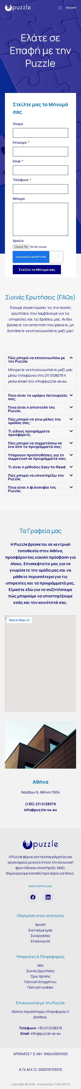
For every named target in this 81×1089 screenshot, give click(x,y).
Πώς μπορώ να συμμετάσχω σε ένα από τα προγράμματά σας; (35, 445)
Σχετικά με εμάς (40, 930)
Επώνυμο (20, 142)
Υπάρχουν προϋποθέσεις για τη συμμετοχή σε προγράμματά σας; (37, 457)
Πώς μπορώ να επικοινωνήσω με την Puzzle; (36, 359)
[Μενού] (60, 8)
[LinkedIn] (48, 897)
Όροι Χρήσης (40, 976)
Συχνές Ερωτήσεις (40, 971)
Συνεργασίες (40, 935)
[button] (40, 359)
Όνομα (18, 124)
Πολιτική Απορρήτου (40, 982)
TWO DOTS (62, 1084)
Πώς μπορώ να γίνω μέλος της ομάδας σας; (34, 421)
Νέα (40, 965)
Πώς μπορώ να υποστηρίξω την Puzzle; (36, 477)
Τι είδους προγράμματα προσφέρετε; (29, 433)
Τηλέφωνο (21, 180)
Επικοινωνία (40, 941)
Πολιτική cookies (40, 987)
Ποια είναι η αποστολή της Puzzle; (31, 409)
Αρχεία (18, 241)
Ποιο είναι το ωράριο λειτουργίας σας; (37, 397)
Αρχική (40, 924)
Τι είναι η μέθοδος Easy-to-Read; (37, 467)
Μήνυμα (19, 198)
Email (17, 161)
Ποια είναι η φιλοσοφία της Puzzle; (32, 489)
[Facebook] (33, 897)
